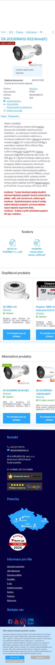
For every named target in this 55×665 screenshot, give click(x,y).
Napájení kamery (42, 182)
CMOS (16, 142)
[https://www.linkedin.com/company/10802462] (31, 621)
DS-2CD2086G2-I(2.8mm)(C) (16, 390)
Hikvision (33, 88)
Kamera (35, 139)
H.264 (19, 151)
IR (19, 157)
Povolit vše (14, 657)
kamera (40, 126)
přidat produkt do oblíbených (19, 107)
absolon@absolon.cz (19, 450)
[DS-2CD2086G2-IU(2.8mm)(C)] (27, 55)
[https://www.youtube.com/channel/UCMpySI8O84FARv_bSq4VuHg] (16, 621)
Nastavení (40, 657)
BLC (10, 157)
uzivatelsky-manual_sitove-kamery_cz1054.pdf (36, 251)
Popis (3, 116)
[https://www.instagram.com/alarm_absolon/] (23, 621)
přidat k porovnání (14, 110)
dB (17, 154)
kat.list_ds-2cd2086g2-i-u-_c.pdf (12, 250)
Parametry (13, 116)
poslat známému (14, 101)
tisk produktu (12, 104)
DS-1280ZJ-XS (10, 306)
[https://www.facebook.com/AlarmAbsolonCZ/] (10, 621)
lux (44, 142)
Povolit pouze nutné (15, 661)
